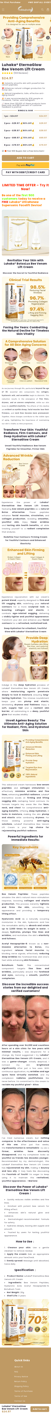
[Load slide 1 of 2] (19, 59)
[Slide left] (3, 38)
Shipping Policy (21, 1386)
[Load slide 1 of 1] (17, 59)
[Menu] (3, 9)
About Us (18, 1367)
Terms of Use (20, 1396)
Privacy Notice (21, 1376)
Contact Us (19, 1401)
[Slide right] (48, 38)
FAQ (16, 1372)
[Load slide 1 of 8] (34, 59)
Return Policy (20, 1381)
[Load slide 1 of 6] (29, 59)
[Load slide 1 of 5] (27, 59)
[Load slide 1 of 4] (24, 59)
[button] (42, 9)
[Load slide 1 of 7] (32, 59)
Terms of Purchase (23, 1391)
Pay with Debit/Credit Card (25, 172)
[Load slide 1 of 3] (22, 59)
